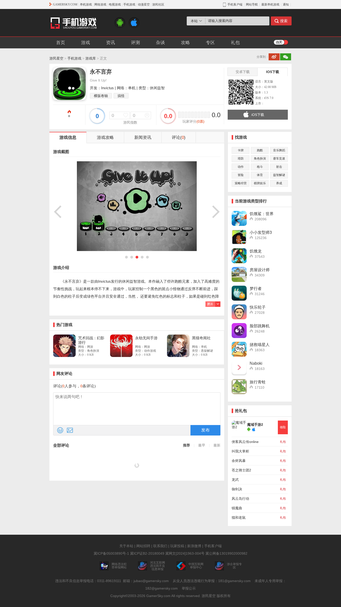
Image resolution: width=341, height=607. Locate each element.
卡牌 (241, 150)
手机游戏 (129, 4)
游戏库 (90, 58)
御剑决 (237, 489)
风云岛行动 (240, 499)
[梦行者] (239, 293)
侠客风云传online (245, 442)
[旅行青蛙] (239, 386)
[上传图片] (70, 430)
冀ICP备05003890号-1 (111, 553)
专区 (210, 42)
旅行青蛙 (258, 382)
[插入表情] (60, 430)
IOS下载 (272, 72)
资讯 (110, 42)
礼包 (235, 42)
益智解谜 (279, 175)
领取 (283, 427)
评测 (135, 42)
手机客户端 (213, 546)
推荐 (186, 445)
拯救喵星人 (260, 345)
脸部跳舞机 (260, 326)
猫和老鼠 (239, 518)
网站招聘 (143, 546)
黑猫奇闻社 (201, 338)
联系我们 (160, 546)
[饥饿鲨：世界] (239, 218)
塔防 (241, 158)
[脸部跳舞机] (239, 330)
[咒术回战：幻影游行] (64, 346)
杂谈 (160, 42)
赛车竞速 (279, 158)
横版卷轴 (101, 96)
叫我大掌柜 (240, 451)
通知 (286, 4)
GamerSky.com (158, 596)
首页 (60, 42)
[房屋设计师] (239, 274)
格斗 (260, 167)
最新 (216, 445)
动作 (241, 167)
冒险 (241, 175)
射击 (279, 167)
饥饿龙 (256, 251)
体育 (260, 175)
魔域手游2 (255, 425)
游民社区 (158, 4)
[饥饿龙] (239, 255)
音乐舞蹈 (279, 150)
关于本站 (126, 546)
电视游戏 (115, 4)
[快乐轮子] (239, 311)
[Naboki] (239, 367)
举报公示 (189, 588)
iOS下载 (257, 115)
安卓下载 (243, 72)
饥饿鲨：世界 (262, 214)
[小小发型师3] (239, 237)
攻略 (185, 42)
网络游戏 (100, 4)
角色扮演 (260, 158)
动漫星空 (144, 4)
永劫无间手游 (146, 338)
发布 (205, 430)
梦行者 (256, 288)
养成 (279, 183)
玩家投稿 (177, 546)
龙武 (235, 480)
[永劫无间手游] (121, 346)
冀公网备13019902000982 (226, 553)
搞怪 (121, 96)
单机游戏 (86, 4)
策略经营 (241, 183)
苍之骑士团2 (241, 470)
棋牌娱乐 (260, 183)
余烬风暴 (239, 461)
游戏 (85, 42)
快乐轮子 (258, 307)
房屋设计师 (260, 270)
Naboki (256, 363)
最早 (201, 445)
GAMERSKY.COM (65, 4)
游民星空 (56, 58)
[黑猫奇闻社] (178, 346)
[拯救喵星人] (239, 349)
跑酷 (260, 150)
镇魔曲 (237, 508)
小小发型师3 (261, 232)
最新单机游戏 (270, 4)
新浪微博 (194, 546)
